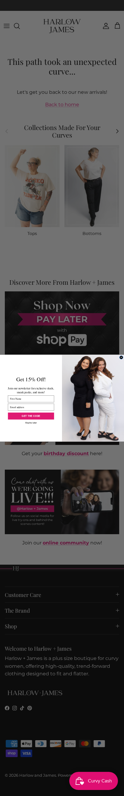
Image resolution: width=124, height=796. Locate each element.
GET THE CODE (31, 415)
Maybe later (31, 422)
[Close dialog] (121, 357)
